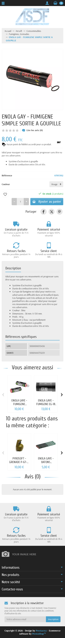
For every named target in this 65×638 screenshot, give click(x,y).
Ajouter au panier (49, 201)
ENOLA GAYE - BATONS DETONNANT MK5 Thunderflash (46, 464)
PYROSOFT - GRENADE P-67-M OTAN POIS (19, 462)
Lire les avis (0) (35, 130)
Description (13, 268)
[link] (43, 212)
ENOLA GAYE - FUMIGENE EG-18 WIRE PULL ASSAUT (45, 406)
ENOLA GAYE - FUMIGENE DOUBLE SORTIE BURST (19, 406)
